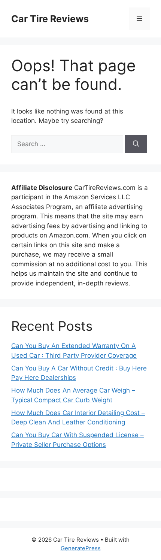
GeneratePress (81, 548)
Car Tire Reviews (50, 18)
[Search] (136, 144)
